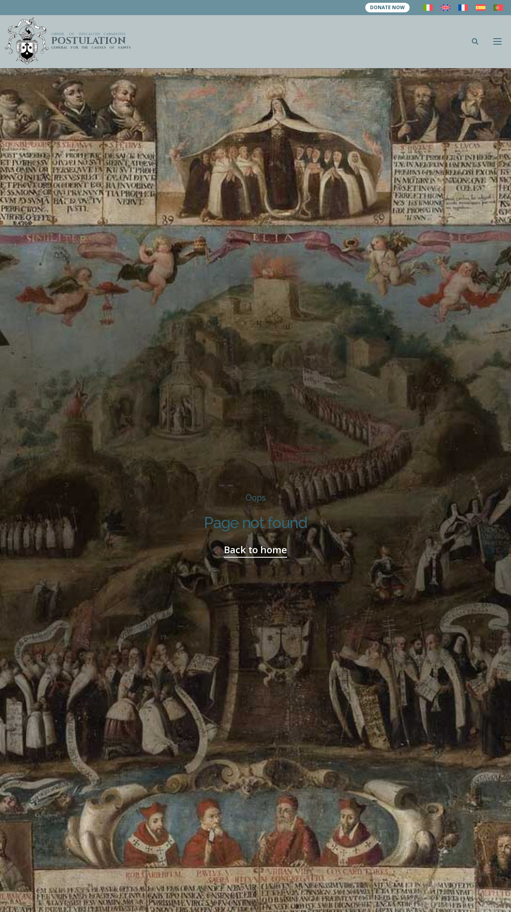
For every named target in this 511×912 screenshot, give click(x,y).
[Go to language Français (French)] (463, 7)
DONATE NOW (387, 7)
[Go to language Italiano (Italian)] (428, 7)
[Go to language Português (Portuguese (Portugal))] (498, 7)
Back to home (255, 549)
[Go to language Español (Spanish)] (481, 7)
